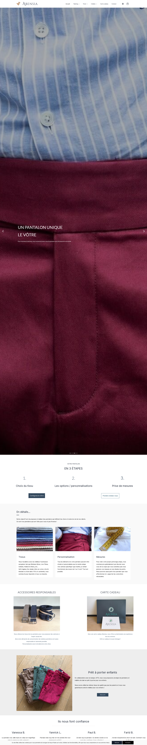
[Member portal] (123, 4)
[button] (128, 4)
